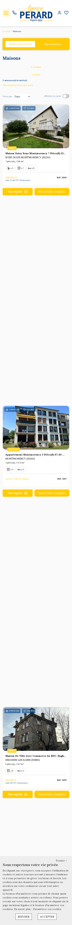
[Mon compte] (59, 13)
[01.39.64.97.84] (14, 14)
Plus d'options (52, 44)
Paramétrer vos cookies (47, 909)
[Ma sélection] (66, 13)
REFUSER (24, 916)
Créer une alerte (25, 85)
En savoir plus (22, 909)
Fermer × (61, 860)
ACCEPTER (47, 916)
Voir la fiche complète (52, 191)
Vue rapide (15, 191)
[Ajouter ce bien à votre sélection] (25, 108)
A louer (36, 74)
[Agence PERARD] (36, 13)
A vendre (36, 67)
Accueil (6, 31)
